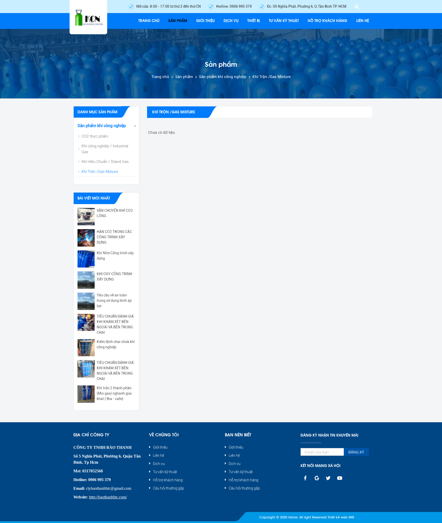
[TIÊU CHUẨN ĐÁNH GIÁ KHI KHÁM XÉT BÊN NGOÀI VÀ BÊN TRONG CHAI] (86, 322)
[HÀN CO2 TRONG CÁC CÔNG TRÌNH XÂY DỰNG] (86, 238)
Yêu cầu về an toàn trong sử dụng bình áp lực (114, 300)
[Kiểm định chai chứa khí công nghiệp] (86, 348)
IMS (351, 517)
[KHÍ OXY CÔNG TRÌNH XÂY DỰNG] (86, 280)
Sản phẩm (184, 76)
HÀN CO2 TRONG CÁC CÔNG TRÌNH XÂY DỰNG (114, 237)
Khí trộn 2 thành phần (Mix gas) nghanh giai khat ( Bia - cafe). (114, 393)
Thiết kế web (338, 517)
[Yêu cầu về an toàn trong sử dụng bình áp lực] (86, 301)
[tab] (106, 125)
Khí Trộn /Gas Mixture (271, 76)
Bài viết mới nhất (94, 198)
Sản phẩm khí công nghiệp (222, 76)
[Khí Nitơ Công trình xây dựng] (86, 259)
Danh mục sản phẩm (97, 112)
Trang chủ (160, 76)
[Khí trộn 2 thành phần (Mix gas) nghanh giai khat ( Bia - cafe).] (86, 394)
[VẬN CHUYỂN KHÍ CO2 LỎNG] (86, 216)
